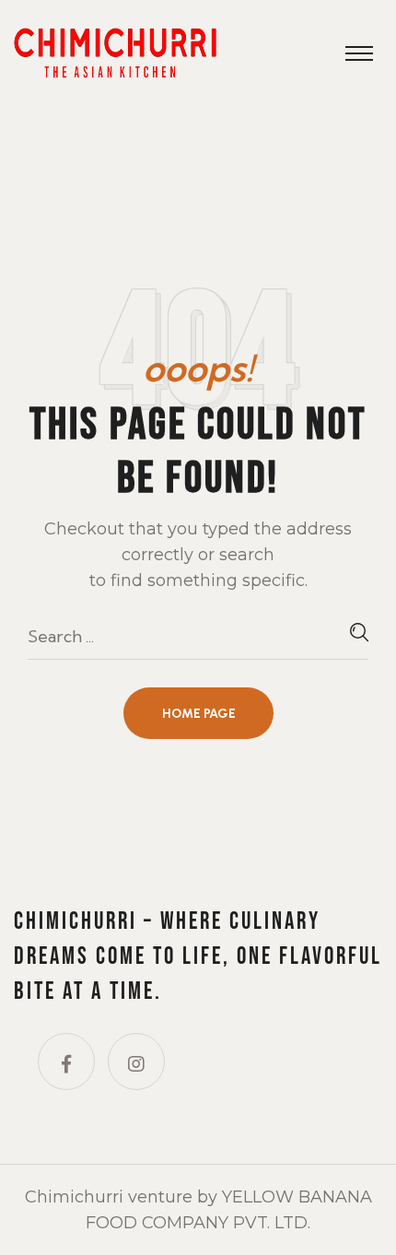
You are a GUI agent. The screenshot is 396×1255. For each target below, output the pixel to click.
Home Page (199, 713)
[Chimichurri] (115, 51)
